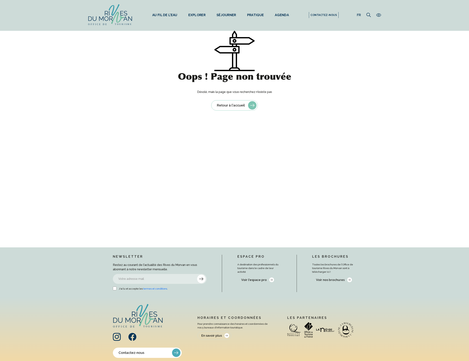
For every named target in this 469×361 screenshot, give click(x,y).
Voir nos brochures (330, 280)
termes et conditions (155, 288)
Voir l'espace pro (254, 280)
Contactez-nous (131, 353)
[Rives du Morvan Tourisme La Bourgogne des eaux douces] (110, 15)
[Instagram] (117, 339)
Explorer (197, 15)
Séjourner (226, 15)
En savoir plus (211, 335)
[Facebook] (132, 339)
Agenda (282, 15)
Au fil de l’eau (164, 15)
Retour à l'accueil (231, 105)
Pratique (255, 15)
